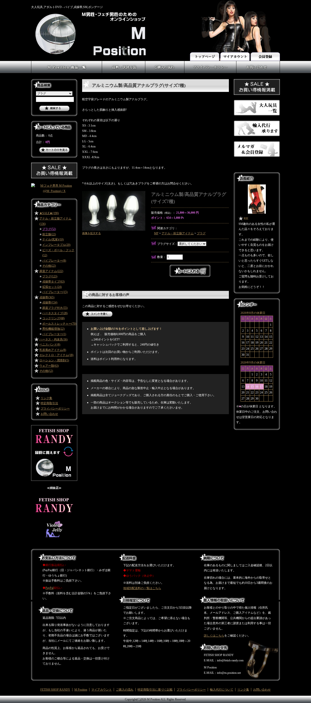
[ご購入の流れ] (164, 63)
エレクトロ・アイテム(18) (56, 355)
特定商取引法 (49, 403)
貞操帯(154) (49, 302)
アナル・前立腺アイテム (178, 233)
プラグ (201, 233)
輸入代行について (221, 689)
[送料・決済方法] (123, 63)
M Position (80, 689)
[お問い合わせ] (258, 63)
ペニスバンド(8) (49, 344)
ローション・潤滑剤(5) (54, 360)
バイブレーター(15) (55, 292)
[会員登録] (265, 54)
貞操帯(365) (46, 297)
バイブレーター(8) (54, 260)
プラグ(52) (49, 229)
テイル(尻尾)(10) (53, 239)
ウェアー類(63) (49, 365)
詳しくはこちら (214, 635)
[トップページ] (205, 54)
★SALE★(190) (49, 213)
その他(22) (49, 265)
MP (156, 233)
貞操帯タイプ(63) (53, 281)
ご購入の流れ (124, 689)
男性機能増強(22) (53, 328)
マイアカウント (101, 689)
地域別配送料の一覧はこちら (142, 588)
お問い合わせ (49, 414)
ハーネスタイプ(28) (55, 313)
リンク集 (46, 398)
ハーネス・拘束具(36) (53, 339)
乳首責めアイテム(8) (52, 350)
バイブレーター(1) (54, 334)
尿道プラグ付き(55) (55, 308)
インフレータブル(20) (56, 245)
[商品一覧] (66, 63)
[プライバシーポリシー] (210, 63)
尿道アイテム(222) (51, 271)
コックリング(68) (53, 318)
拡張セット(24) (52, 287)
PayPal (49, 588)
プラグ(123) (49, 276)
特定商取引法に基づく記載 (155, 689)
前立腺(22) (49, 234)
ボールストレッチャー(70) (59, 323)
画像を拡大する (91, 233)
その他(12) (46, 371)
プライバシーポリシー (55, 408)
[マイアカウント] (235, 54)
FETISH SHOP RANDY (55, 689)
